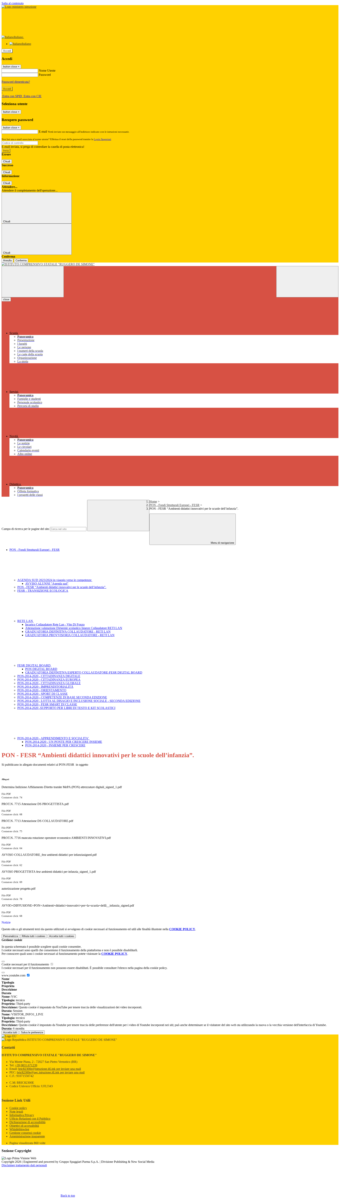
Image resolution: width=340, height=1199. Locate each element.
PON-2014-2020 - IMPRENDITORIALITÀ (45, 686)
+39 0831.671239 (26, 1065)
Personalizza (10, 936)
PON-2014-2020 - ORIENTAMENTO (41, 690)
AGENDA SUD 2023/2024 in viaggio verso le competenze (54, 580)
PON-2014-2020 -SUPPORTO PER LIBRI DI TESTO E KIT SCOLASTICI (66, 708)
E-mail (43, 131)
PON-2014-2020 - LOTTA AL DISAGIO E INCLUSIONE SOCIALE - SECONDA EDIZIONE (78, 701)
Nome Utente (47, 70)
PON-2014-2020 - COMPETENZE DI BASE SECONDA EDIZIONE (62, 697)
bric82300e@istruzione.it (49, 1069)
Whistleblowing (19, 1129)
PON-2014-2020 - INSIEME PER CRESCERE (55, 745)
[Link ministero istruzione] (19, 6)
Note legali (16, 1111)
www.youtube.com (14, 975)
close (6, 299)
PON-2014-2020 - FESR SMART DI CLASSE (47, 704)
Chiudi (6, 161)
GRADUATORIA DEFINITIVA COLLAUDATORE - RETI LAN (68, 631)
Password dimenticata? (16, 81)
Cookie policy (18, 1108)
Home (153, 501)
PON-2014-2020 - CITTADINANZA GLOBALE (49, 683)
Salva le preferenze (32, 1032)
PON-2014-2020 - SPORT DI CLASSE (42, 693)
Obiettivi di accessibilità (24, 1125)
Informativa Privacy (21, 1115)
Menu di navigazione (222, 542)
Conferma (21, 260)
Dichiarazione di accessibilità (27, 1122)
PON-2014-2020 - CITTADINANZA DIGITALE (48, 676)
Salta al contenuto (13, 3)
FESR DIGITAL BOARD (34, 665)
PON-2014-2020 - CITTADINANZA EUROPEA (48, 679)
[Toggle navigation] (33, 281)
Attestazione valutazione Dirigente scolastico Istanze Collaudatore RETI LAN (73, 628)
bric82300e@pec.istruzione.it (51, 1072)
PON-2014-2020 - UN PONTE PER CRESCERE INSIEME (63, 741)
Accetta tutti (61, 936)
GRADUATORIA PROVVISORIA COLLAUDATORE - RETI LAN (70, 635)
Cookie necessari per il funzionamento (26, 964)
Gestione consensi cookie (25, 1132)
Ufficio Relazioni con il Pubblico (29, 1118)
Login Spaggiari (102, 139)
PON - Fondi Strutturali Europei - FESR (174, 505)
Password (45, 74)
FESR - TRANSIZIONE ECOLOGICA (42, 590)
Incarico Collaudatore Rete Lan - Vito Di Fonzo (55, 624)
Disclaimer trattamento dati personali (24, 1165)
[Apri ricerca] (307, 281)
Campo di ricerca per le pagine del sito (25, 529)
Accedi (7, 50)
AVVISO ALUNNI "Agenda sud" (46, 583)
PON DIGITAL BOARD (41, 669)
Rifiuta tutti (33, 936)
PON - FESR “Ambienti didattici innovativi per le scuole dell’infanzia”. (61, 587)
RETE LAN (25, 621)
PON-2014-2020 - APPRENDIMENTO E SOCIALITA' (53, 738)
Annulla (7, 260)
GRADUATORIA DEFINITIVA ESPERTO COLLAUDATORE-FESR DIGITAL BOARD (83, 672)
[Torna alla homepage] (170, 264)
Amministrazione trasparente (27, 1136)
